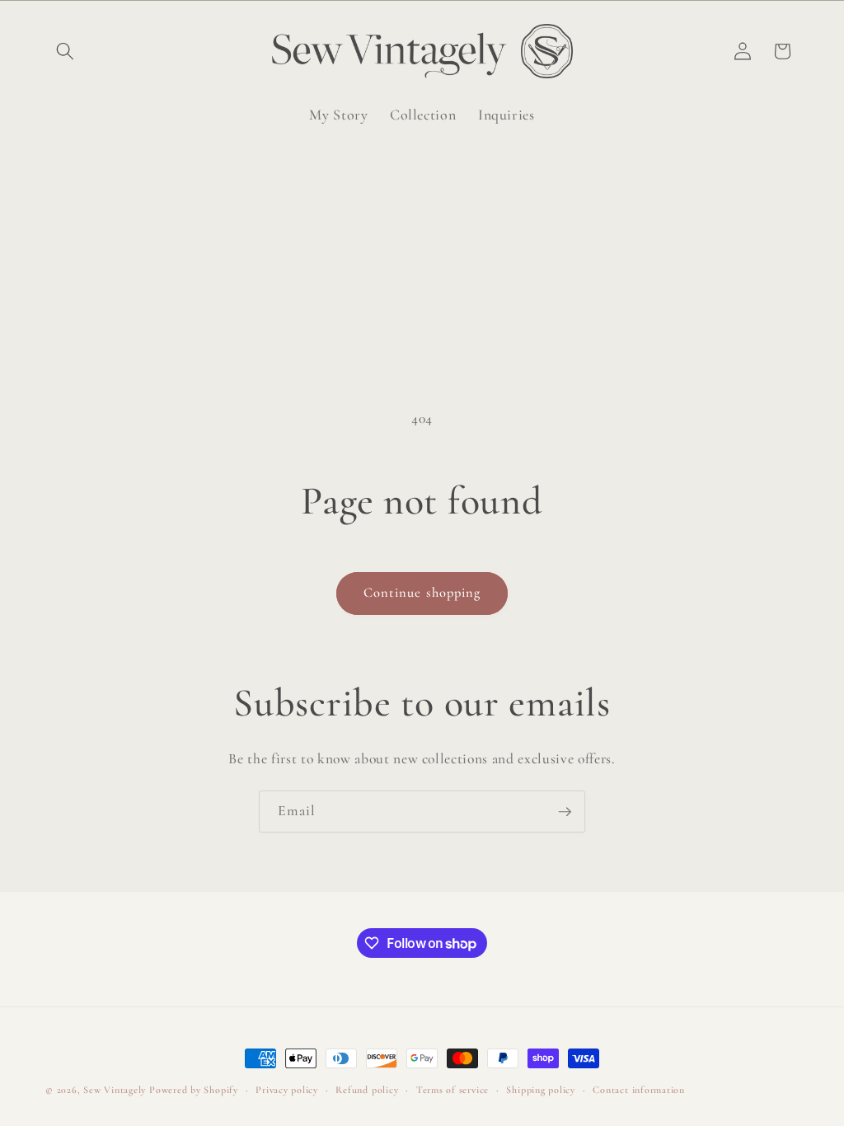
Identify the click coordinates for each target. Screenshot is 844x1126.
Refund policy (366, 1090)
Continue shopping (422, 592)
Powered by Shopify (193, 1090)
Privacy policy (287, 1090)
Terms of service (452, 1090)
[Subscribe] (564, 812)
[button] (65, 51)
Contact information (639, 1090)
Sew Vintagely (114, 1090)
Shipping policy (540, 1090)
